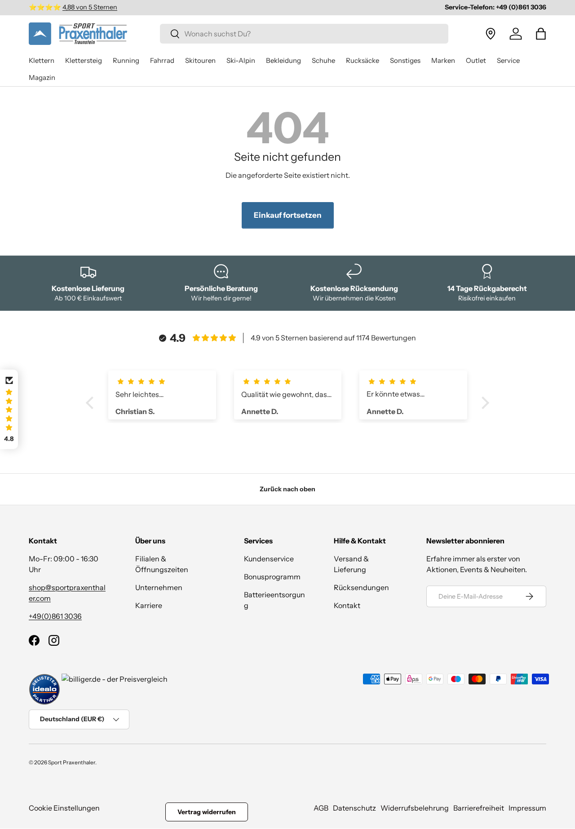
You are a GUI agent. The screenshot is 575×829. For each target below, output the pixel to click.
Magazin (42, 77)
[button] (541, 34)
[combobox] (304, 34)
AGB (321, 807)
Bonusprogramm (272, 576)
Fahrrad (162, 60)
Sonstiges (405, 60)
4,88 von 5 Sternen (89, 7)
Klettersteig (83, 60)
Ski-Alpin (240, 60)
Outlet (476, 60)
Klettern (41, 60)
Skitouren (200, 60)
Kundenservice (269, 558)
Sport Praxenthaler (71, 762)
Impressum (527, 807)
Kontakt (347, 605)
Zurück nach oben (287, 489)
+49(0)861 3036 (55, 616)
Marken (443, 60)
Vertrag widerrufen (206, 812)
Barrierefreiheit (478, 807)
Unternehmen (158, 587)
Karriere (148, 605)
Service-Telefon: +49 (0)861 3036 (495, 7)
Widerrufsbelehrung (414, 807)
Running (126, 60)
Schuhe (323, 60)
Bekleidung (283, 60)
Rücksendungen (361, 587)
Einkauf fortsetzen (288, 215)
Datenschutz (354, 807)
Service (508, 60)
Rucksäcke (362, 60)
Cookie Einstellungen (64, 807)
